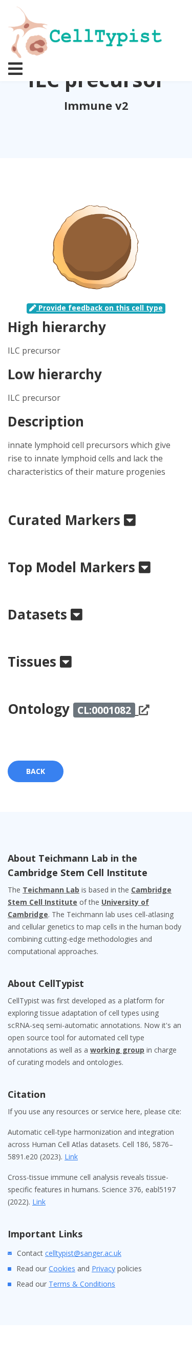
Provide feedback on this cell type (99, 308)
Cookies (62, 1268)
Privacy (103, 1268)
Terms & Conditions (82, 1284)
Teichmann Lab (51, 890)
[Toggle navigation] (15, 69)
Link (71, 1156)
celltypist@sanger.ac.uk (83, 1253)
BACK (35, 771)
